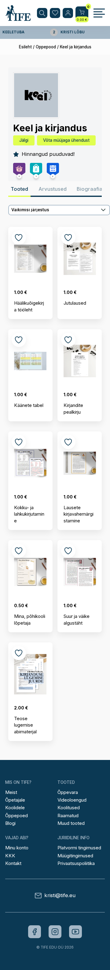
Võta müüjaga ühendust (66, 140)
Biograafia (89, 189)
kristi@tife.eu (59, 895)
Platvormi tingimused (79, 848)
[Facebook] (34, 931)
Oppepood (46, 46)
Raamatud (68, 815)
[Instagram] (55, 931)
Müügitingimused (75, 856)
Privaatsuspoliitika (76, 863)
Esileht (25, 46)
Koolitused (68, 807)
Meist (11, 792)
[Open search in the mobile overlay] (42, 13)
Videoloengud (71, 800)
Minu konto (16, 848)
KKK (10, 856)
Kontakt (13, 863)
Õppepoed (16, 815)
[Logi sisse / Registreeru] (68, 13)
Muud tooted (71, 823)
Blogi (10, 823)
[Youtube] (75, 931)
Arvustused (52, 189)
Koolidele (15, 807)
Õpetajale (15, 800)
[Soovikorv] (55, 13)
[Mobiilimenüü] (99, 13)
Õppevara (67, 792)
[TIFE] (18, 18)
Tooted (19, 189)
